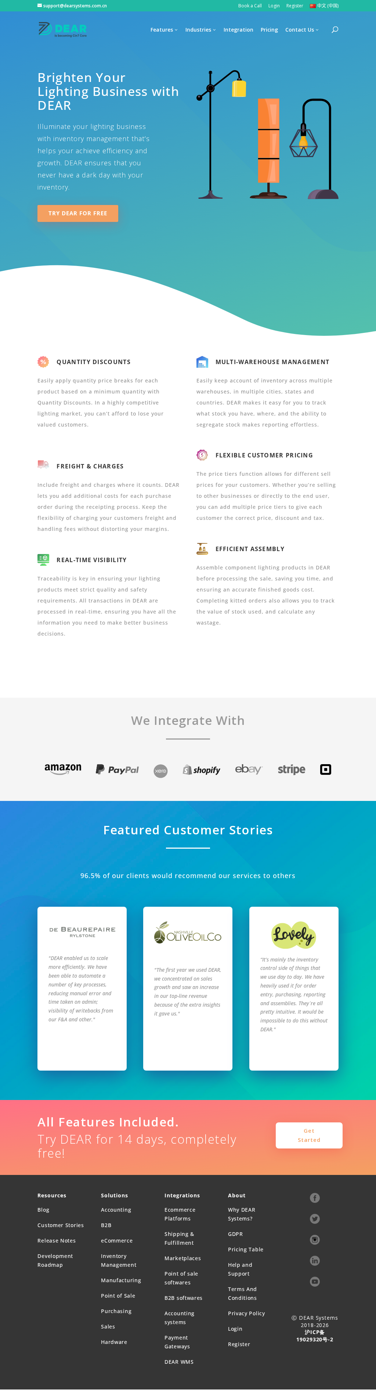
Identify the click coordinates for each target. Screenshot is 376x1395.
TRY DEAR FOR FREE (77, 213)
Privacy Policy (246, 1313)
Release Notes (56, 1240)
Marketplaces (182, 1258)
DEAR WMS (179, 1361)
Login (274, 6)
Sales (108, 1326)
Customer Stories (60, 1225)
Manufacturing (121, 1280)
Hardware (114, 1341)
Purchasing (116, 1311)
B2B (106, 1225)
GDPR (235, 1233)
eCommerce (117, 1240)
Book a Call (250, 6)
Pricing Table (246, 1249)
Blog (43, 1209)
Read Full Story (82, 1051)
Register (294, 6)
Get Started (309, 1135)
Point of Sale (118, 1295)
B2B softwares (183, 1297)
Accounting (116, 1209)
